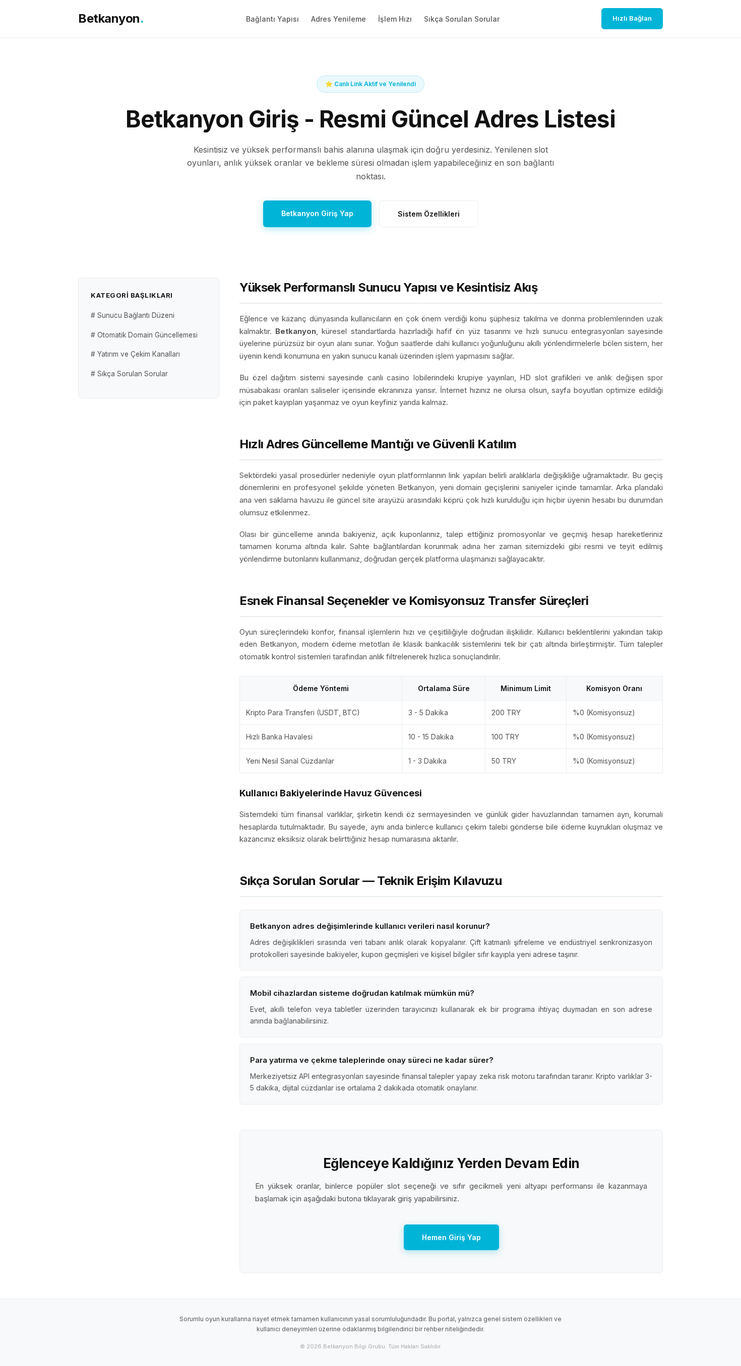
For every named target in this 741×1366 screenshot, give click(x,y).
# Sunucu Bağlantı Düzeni (132, 316)
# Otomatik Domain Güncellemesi (144, 335)
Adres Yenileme (338, 19)
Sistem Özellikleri (429, 214)
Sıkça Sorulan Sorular (462, 19)
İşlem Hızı (395, 19)
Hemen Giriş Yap (451, 1237)
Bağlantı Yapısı (272, 19)
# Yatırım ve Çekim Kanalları (135, 354)
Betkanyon (111, 18)
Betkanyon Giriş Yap (317, 213)
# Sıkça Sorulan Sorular (129, 374)
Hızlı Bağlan (632, 18)
